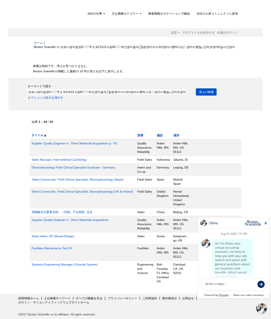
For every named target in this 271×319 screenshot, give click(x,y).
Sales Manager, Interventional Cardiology (59, 159)
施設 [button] (160, 135)
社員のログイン (227, 32)
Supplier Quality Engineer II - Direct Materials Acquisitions (70, 220)
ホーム (38, 42)
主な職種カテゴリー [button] (125, 13)
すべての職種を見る (89, 298)
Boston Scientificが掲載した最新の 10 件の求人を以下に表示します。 (79, 71)
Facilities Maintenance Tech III (52, 248)
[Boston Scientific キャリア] (58, 15)
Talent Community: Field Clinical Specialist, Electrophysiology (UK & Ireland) (82, 191)
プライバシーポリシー (122, 298)
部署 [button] (140, 135)
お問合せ (188, 298)
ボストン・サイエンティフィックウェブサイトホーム (53, 302)
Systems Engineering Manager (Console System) (65, 264)
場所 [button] (176, 135)
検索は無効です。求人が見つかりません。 (61, 66)
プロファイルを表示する (198, 32)
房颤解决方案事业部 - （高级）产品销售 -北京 (62, 212)
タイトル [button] (38, 135)
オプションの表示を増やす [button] (45, 97)
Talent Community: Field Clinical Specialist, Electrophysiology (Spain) (78, 179)
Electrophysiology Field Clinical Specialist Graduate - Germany (73, 167)
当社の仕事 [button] (95, 13)
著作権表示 (169, 298)
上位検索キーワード (57, 298)
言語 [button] (174, 32)
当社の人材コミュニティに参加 (217, 13)
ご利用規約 (149, 298)
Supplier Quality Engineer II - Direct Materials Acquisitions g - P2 (74, 143)
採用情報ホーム (28, 298)
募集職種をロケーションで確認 (169, 13)
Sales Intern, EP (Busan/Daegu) (53, 236)
